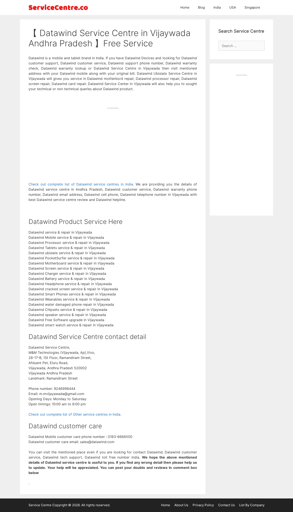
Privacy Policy (203, 505)
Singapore (252, 7)
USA (232, 7)
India (217, 7)
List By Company (251, 505)
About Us (181, 505)
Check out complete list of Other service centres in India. (75, 414)
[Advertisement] (113, 139)
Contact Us (226, 505)
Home (184, 7)
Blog (201, 7)
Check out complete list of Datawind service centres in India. (81, 184)
